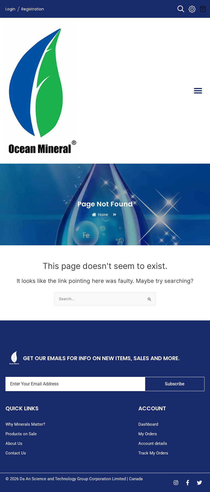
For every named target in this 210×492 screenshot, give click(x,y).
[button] (180, 8)
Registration (32, 9)
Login (10, 9)
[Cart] (203, 9)
